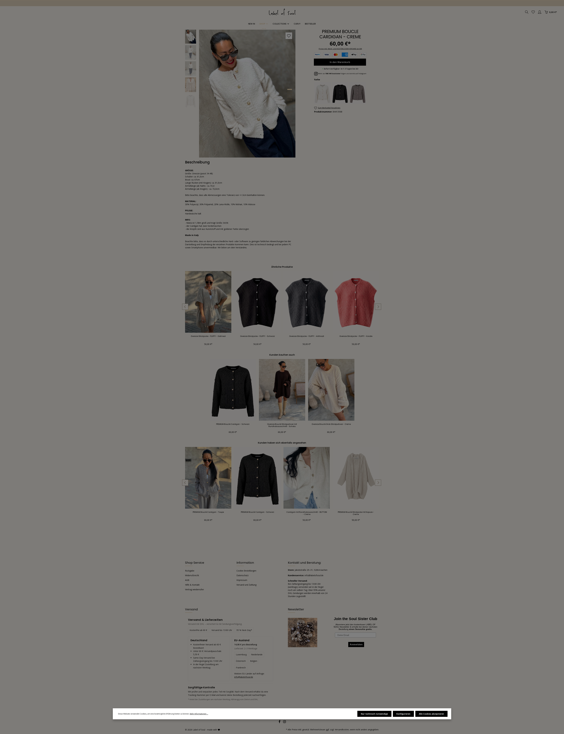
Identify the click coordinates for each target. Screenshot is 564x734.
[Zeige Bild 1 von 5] (289, 89)
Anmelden (11, 3)
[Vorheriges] (185, 307)
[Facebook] (280, 722)
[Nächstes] (378, 307)
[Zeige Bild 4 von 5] (289, 97)
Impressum (241, 580)
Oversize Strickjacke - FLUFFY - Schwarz (257, 336)
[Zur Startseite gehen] (282, 12)
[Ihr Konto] (540, 12)
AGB (187, 580)
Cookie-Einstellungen (246, 570)
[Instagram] (284, 722)
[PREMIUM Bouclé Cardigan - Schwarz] (233, 390)
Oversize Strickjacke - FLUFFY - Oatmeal (208, 336)
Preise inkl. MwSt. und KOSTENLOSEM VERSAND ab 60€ (340, 49)
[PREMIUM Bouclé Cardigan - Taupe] (208, 478)
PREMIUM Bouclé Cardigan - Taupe (208, 512)
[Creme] (322, 93)
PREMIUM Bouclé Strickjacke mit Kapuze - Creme (356, 513)
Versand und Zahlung (246, 584)
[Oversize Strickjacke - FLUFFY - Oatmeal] (208, 302)
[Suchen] (527, 12)
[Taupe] (357, 93)
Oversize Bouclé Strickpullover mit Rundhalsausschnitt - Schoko (282, 425)
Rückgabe (189, 570)
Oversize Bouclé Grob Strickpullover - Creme (331, 424)
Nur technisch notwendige (374, 713)
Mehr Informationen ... (199, 714)
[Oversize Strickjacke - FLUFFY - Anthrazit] (306, 302)
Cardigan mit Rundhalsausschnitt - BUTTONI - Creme (306, 513)
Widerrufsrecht (192, 575)
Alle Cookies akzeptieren (431, 713)
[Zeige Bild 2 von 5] (289, 92)
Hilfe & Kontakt (192, 584)
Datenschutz (242, 575)
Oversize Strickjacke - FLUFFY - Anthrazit (306, 336)
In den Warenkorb (340, 62)
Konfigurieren (403, 713)
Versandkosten (342, 729)
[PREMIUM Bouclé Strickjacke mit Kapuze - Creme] (356, 478)
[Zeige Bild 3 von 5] (289, 94)
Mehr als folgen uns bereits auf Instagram (342, 73)
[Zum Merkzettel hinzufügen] (289, 35)
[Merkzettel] (533, 12)
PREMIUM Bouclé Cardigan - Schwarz (232, 424)
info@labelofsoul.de (243, 677)
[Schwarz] (340, 93)
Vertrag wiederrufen (194, 589)
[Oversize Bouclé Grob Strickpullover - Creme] (331, 390)
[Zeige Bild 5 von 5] (289, 100)
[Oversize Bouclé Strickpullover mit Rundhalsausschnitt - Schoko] (282, 390)
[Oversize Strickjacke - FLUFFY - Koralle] (356, 302)
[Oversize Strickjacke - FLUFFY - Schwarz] (257, 302)
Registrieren (29, 3)
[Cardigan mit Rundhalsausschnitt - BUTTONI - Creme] (306, 478)
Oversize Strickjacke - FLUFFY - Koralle (355, 336)
